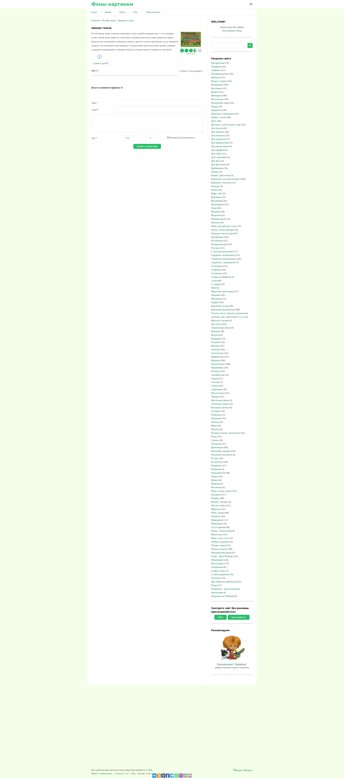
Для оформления (219, 142)
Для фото (216, 160)
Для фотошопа (218, 164)
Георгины (216, 414)
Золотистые (217, 353)
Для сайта (216, 153)
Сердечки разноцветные (223, 258)
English (214, 302)
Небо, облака (218, 512)
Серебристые (218, 374)
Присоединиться (238, 617)
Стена (214, 280)
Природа (215, 483)
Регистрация (228, 30)
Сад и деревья (218, 527)
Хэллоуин (216, 578)
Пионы (214, 429)
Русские (215, 248)
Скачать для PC (101, 63)
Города (214, 106)
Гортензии (216, 418)
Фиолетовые (217, 393)
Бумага (214, 92)
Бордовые (216, 338)
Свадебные (217, 567)
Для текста (216, 324)
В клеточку (217, 462)
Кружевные (217, 200)
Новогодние (217, 559)
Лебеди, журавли (220, 541)
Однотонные (217, 364)
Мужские (216, 215)
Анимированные (219, 73)
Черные (215, 396)
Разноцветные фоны (221, 454)
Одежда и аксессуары (222, 233)
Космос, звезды (219, 501)
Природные (217, 520)
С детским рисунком (221, 251)
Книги (214, 189)
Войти (220, 617)
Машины (216, 211)
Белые (214, 335)
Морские (215, 509)
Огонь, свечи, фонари (222, 229)
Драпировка (217, 168)
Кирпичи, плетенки (221, 182)
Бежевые (215, 331)
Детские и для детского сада (225, 124)
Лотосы (215, 422)
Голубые (215, 342)
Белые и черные (219, 81)
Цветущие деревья (220, 451)
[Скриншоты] (191, 39)
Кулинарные (217, 204)
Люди (214, 208)
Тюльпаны (216, 443)
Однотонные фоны (221, 327)
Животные (216, 534)
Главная (95, 20)
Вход (239, 30)
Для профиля (218, 150)
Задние (214, 171)
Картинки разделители (223, 309)
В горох (215, 458)
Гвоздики (216, 411)
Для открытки (218, 139)
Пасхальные (217, 563)
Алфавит (215, 70)
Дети (213, 121)
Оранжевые (217, 367)
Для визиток (217, 131)
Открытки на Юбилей (222, 596)
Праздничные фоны (221, 552)
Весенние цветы (219, 407)
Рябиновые (216, 523)
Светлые (215, 382)
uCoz (150, 773)
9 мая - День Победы (222, 556)
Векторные (217, 95)
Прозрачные (217, 237)
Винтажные (217, 99)
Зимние (215, 498)
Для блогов (217, 128)
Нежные (215, 222)
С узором (216, 284)
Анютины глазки (220, 404)
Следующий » (195, 71)
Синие (214, 385)
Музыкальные (218, 219)
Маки (214, 425)
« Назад (183, 71)
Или (133, 773)
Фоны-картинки (112, 4)
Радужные (216, 465)
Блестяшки (216, 88)
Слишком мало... (106, 773)
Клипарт (215, 186)
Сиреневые (217, 389)
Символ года (217, 570)
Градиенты (216, 110)
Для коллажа (217, 135)
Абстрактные (218, 63)
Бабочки (215, 77)
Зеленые (215, 349)
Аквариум (216, 66)
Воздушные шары (220, 102)
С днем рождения (220, 574)
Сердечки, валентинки (223, 255)
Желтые (215, 345)
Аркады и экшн (126, 20)
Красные (215, 360)
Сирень (215, 440)
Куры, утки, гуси (220, 538)
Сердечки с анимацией (223, 262)
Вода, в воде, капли (221, 491)
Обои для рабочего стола (224, 226)
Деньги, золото (219, 117)
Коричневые (217, 356)
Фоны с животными (221, 530)
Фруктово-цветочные (222, 291)
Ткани (214, 476)
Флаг (213, 287)
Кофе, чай (216, 193)
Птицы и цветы (219, 549)
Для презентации (220, 146)
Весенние (216, 487)
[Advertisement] (172, 728)
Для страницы (218, 157)
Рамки (214, 585)
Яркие (214, 480)
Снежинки (216, 273)
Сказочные (216, 266)
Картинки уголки (220, 306)
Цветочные (217, 447)
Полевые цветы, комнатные (225, 433)
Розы (213, 436)
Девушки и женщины (222, 113)
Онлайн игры (109, 20)
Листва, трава (218, 505)
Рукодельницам (219, 244)
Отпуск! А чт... (122, 773)
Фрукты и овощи (220, 320)
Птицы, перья (218, 545)
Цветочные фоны (220, 400)
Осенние (215, 516)
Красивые (216, 197)
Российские (217, 240)
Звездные (216, 494)
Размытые (216, 469)
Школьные (216, 298)
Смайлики (216, 269)
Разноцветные (218, 472)
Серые (214, 378)
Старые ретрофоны (221, 277)
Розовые (215, 371)
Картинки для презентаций (225, 179)
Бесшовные (217, 84)
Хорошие (216, 295)
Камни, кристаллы (220, 175)
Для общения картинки (223, 581)
